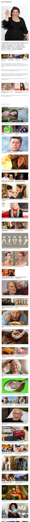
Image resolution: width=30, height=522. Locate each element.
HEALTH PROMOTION (6, 2)
